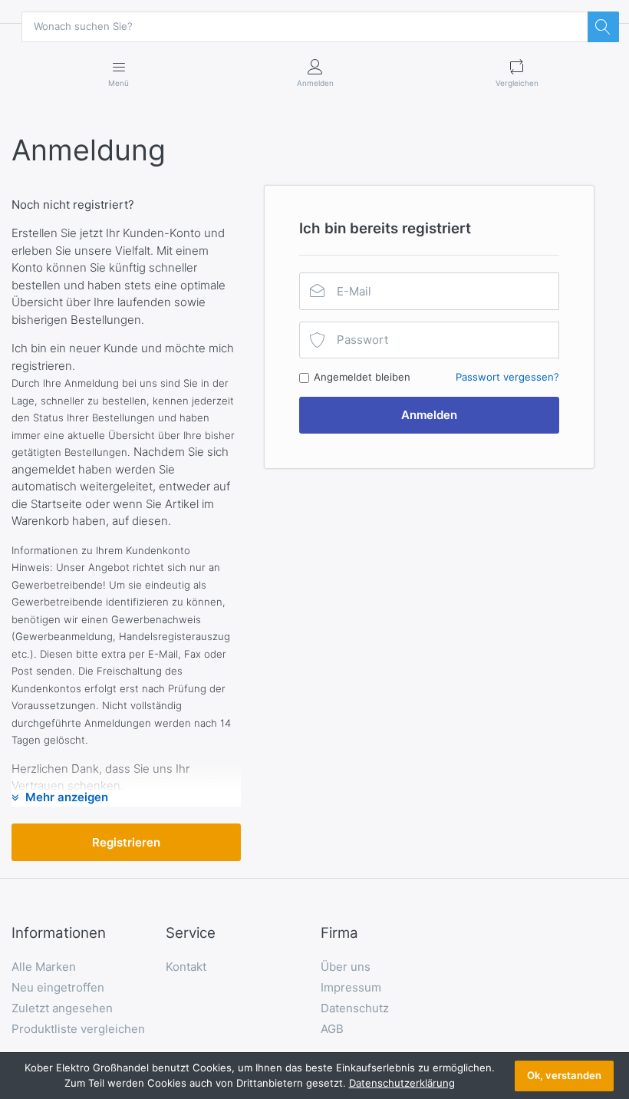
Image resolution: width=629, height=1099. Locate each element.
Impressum (351, 987)
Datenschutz (355, 1008)
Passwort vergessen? (507, 377)
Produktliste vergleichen (78, 1028)
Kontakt (186, 966)
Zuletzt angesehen (62, 1008)
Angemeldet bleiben (362, 377)
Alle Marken (44, 966)
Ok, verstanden (564, 1075)
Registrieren (126, 842)
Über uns (345, 966)
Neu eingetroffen (58, 987)
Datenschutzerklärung (402, 1083)
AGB (332, 1028)
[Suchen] (603, 27)
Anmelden (429, 415)
